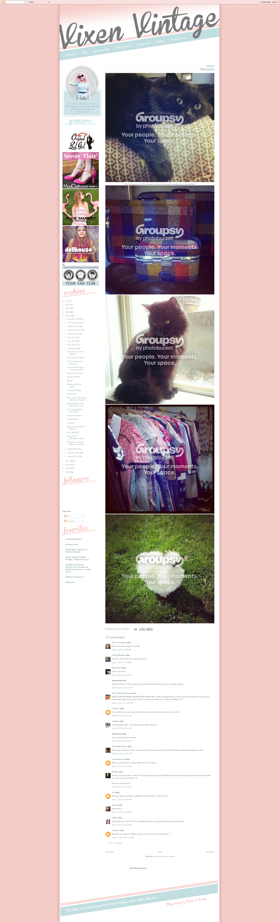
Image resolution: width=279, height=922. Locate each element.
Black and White (73, 376)
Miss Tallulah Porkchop (122, 693)
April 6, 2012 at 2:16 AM (122, 728)
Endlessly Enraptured (74, 576)
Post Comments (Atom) (165, 856)
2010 (68, 464)
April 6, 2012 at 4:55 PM (121, 786)
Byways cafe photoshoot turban (75, 437)
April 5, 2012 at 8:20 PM (121, 675)
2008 (68, 472)
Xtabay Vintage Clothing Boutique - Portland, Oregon (77, 558)
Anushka (115, 721)
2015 (68, 304)
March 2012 (73, 449)
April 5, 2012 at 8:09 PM (121, 649)
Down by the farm (74, 415)
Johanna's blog (72, 544)
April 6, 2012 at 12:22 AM (122, 687)
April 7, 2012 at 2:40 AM (122, 799)
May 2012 (72, 344)
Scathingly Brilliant (74, 539)
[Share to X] (145, 629)
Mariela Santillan (119, 642)
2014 (68, 308)
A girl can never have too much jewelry (75, 368)
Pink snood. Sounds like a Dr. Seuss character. (76, 398)
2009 (68, 468)
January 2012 (73, 456)
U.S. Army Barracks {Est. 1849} (74, 410)
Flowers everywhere (75, 373)
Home (160, 851)
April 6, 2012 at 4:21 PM (121, 766)
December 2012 (74, 319)
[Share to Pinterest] (151, 629)
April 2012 (72, 348)
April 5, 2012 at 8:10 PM (121, 662)
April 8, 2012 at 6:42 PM (121, 824)
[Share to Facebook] (148, 629)
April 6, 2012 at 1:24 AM (122, 715)
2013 (68, 312)
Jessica (115, 804)
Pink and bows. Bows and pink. (75, 352)
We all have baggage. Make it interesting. (76, 443)
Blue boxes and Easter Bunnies (76, 427)
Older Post (210, 851)
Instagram (71, 422)
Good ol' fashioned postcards (74, 362)
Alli (113, 792)
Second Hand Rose (119, 746)
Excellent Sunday (74, 390)
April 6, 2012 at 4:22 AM (122, 741)
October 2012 (73, 326)
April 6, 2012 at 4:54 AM (122, 753)
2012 (68, 315)
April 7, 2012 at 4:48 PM (121, 812)
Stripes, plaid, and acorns (74, 385)
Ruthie (70, 380)
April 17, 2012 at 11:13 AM (123, 837)
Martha (115, 771)
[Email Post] (135, 629)
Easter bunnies (73, 419)
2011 (68, 461)
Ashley (115, 817)
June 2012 (72, 341)
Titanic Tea (71, 393)
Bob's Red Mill (73, 432)
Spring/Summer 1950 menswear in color (75, 404)
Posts (68, 516)
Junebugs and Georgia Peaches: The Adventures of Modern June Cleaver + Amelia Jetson (78, 568)
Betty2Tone (116, 667)
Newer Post (109, 851)
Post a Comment (115, 843)
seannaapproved (118, 759)
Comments (70, 521)
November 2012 (74, 322)
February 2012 (74, 452)
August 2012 (73, 333)
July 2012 (72, 337)
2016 (68, 301)
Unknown (115, 708)
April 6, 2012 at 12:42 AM (122, 703)
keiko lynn (70, 582)
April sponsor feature (75, 357)
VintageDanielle (118, 655)
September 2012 (74, 330)
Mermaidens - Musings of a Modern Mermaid (77, 550)
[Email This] (140, 629)
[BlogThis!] (143, 629)
